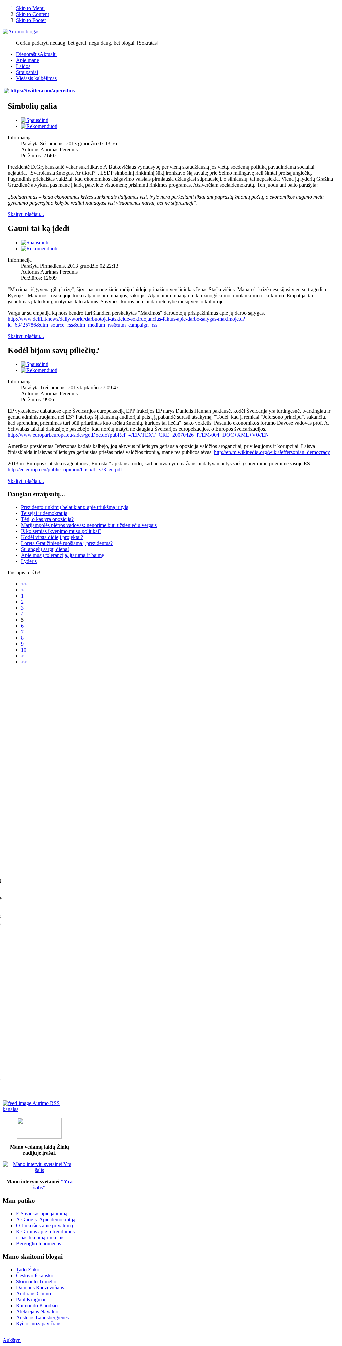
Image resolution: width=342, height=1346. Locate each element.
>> (24, 662)
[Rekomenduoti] (39, 126)
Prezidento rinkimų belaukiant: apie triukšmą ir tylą (74, 507)
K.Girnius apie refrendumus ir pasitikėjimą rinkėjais (45, 1234)
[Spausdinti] (34, 120)
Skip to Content (32, 14)
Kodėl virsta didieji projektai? (52, 537)
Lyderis (29, 561)
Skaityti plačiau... (26, 214)
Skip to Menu (30, 8)
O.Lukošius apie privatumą (44, 1225)
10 (23, 650)
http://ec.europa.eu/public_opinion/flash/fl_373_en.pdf (65, 469)
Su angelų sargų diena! (45, 549)
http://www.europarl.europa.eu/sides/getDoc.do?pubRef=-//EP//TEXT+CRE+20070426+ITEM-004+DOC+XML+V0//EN (138, 435)
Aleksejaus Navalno (37, 1311)
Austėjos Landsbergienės (42, 1317)
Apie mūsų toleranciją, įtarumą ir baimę (62, 555)
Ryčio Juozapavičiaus (38, 1323)
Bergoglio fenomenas (38, 1243)
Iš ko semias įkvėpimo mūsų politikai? (61, 531)
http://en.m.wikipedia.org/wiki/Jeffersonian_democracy (272, 452)
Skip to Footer (31, 20)
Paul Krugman (31, 1299)
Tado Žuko (27, 1269)
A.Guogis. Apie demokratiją (45, 1219)
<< (24, 584)
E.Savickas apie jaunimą (41, 1213)
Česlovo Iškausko (34, 1275)
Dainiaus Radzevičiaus (40, 1287)
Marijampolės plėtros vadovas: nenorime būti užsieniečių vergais (89, 525)
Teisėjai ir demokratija (44, 513)
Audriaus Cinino (33, 1293)
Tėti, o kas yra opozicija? (47, 519)
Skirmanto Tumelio (36, 1281)
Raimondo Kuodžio (37, 1305)
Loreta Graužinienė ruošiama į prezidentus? (67, 543)
